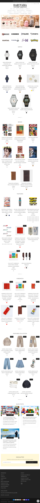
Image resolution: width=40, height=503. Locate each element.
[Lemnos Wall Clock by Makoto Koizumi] (33, 78)
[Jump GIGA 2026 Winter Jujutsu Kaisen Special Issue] (7, 130)
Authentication (3, 478)
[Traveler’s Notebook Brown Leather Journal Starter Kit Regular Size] (26, 176)
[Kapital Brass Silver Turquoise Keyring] (33, 363)
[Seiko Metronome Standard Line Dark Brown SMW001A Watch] (20, 78)
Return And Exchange (5, 481)
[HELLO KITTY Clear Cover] (33, 311)
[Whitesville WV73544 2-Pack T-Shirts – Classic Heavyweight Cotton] (7, 202)
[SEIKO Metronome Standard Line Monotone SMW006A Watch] (7, 55)
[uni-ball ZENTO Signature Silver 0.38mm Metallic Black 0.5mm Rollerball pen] (20, 202)
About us (2, 474)
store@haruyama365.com (25, 474)
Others (29, 13)
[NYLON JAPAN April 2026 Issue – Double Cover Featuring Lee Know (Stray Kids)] (7, 152)
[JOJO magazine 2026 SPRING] (33, 130)
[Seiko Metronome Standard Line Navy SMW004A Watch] (7, 78)
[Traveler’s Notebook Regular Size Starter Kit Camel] (13, 176)
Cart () (35, 3)
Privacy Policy (3, 487)
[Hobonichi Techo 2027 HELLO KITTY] (20, 230)
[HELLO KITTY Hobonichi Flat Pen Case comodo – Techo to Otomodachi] (7, 311)
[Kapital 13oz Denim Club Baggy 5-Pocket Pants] (7, 363)
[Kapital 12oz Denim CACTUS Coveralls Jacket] (26, 384)
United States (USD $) (5, 499)
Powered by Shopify (4, 501)
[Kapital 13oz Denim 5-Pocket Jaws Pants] (20, 363)
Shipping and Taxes (4, 483)
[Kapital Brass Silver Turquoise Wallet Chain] (13, 384)
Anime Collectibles (20, 8)
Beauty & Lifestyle (20, 10)
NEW (14, 8)
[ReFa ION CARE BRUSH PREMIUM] (26, 256)
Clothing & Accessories (14, 13)
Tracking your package (5, 484)
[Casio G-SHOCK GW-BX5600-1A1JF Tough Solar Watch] (33, 55)
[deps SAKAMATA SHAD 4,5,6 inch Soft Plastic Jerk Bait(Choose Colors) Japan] (33, 202)
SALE (11, 8)
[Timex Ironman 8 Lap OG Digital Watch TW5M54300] (26, 101)
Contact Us (3, 476)
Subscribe (31, 462)
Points (2, 479)
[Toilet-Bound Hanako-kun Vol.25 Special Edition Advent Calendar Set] (20, 152)
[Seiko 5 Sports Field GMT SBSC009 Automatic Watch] (13, 101)
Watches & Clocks (11, 10)
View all (19, 117)
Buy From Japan (24, 13)
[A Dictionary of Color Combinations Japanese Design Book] (20, 130)
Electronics (28, 10)
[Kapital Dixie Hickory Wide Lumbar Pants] (20, 341)
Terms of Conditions (4, 486)
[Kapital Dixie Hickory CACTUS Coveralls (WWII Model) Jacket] (7, 341)
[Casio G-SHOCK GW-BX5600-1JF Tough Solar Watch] (20, 55)
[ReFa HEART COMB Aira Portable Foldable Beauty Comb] (7, 230)
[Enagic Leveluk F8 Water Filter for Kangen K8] (33, 230)
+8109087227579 (24, 476)
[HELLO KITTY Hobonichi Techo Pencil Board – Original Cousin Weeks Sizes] (13, 256)
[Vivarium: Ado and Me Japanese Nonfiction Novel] (33, 152)
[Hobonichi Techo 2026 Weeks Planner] (20, 311)
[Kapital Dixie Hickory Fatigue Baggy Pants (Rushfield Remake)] (33, 341)
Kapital (27, 8)
